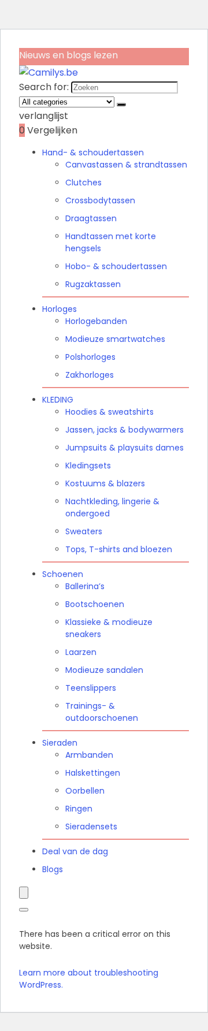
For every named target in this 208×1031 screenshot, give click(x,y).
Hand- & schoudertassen (93, 152)
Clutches (83, 182)
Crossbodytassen (100, 200)
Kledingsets (88, 465)
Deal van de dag (75, 851)
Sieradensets (91, 826)
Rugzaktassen (93, 284)
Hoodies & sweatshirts (109, 412)
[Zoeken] (121, 104)
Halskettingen (92, 773)
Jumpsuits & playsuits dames (124, 447)
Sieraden (59, 743)
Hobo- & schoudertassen (116, 266)
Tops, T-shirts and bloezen (118, 549)
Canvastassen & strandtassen (126, 164)
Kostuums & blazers (105, 483)
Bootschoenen (94, 604)
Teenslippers (90, 688)
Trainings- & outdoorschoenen (101, 712)
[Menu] (23, 893)
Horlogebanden (96, 321)
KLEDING (57, 399)
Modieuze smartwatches (115, 339)
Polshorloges (90, 357)
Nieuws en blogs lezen (68, 55)
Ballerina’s (85, 586)
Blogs (52, 869)
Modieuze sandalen (104, 670)
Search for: (44, 87)
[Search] (23, 909)
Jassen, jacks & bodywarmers (124, 430)
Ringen (78, 808)
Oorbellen (85, 790)
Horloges (59, 309)
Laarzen (80, 652)
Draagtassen (91, 218)
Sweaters (83, 531)
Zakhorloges (89, 375)
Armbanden (89, 755)
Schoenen (62, 574)
